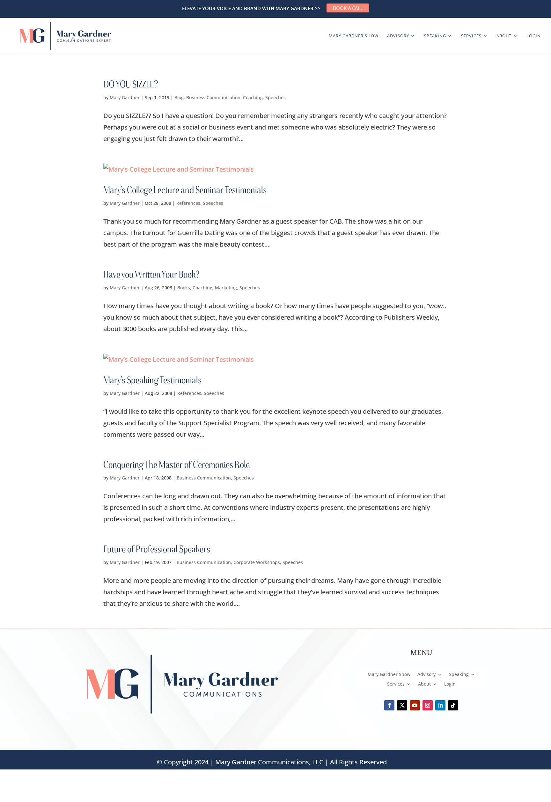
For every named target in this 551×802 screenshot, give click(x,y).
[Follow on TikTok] (453, 705)
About (503, 36)
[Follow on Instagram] (427, 705)
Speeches (275, 97)
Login (533, 36)
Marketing (226, 288)
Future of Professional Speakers (156, 549)
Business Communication (213, 97)
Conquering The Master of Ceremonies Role (176, 464)
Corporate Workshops (256, 562)
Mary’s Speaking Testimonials (152, 380)
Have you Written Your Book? (151, 274)
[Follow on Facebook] (389, 705)
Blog (179, 97)
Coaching (253, 97)
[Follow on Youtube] (415, 705)
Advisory (398, 36)
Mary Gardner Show (353, 36)
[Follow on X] (402, 705)
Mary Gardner (125, 97)
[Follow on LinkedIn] (440, 705)
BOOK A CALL (348, 8)
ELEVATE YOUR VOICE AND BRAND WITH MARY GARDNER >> (251, 8)
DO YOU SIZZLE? (130, 84)
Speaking (435, 36)
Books (183, 288)
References (188, 203)
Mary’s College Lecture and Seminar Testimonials (185, 189)
